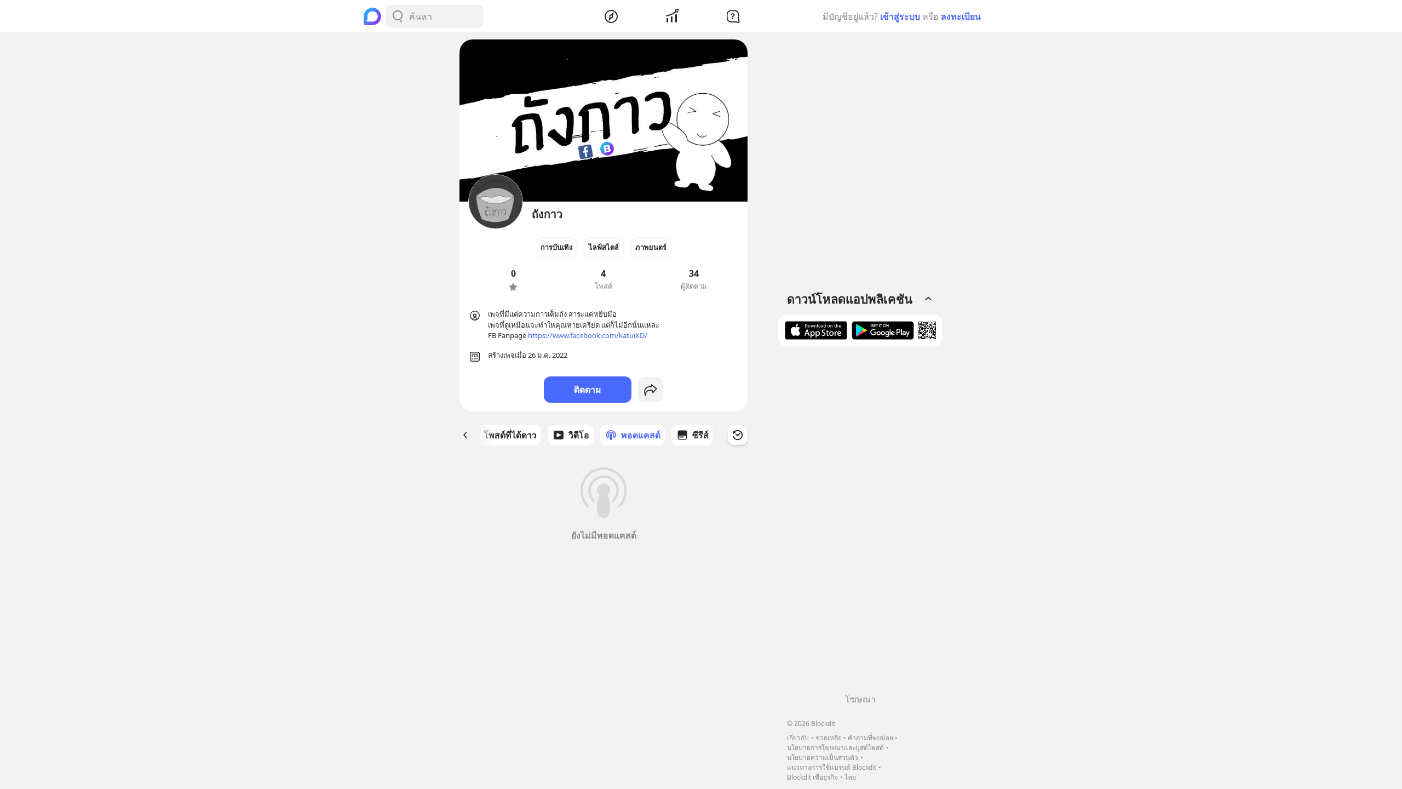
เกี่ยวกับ (798, 737)
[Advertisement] (860, 523)
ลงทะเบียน (961, 16)
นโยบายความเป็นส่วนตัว (822, 757)
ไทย (850, 777)
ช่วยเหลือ (828, 737)
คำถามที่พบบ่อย (870, 737)
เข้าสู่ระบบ (900, 16)
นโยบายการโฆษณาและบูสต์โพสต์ (835, 747)
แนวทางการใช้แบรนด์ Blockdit (831, 767)
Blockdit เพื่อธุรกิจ (812, 777)
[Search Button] (397, 16)
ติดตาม (587, 390)
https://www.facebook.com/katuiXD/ (587, 335)
